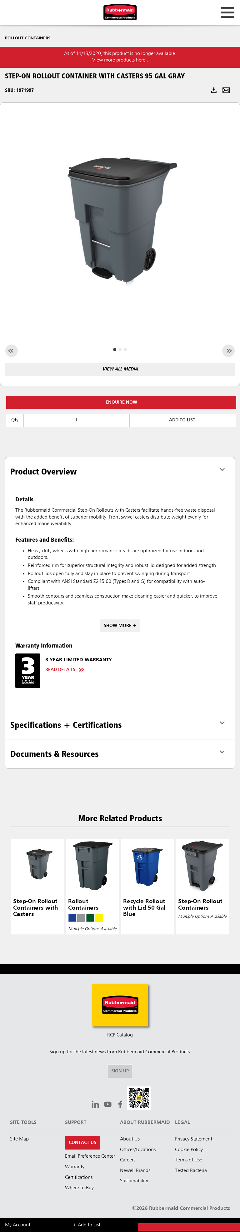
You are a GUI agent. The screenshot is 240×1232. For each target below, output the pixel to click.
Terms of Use (188, 1160)
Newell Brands (135, 1170)
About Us (130, 1139)
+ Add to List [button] (86, 1225)
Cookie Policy (189, 1149)
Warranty (74, 1167)
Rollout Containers (28, 38)
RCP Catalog (120, 1035)
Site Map (19, 1139)
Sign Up (120, 1071)
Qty (14, 420)
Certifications (78, 1177)
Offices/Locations (138, 1149)
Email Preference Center (90, 1156)
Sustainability (134, 1181)
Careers (127, 1160)
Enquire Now (121, 402)
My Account (17, 1225)
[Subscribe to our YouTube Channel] (107, 1105)
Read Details (60, 670)
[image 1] (120, 349)
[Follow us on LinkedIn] (95, 1105)
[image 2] (125, 349)
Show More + (120, 625)
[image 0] (114, 349)
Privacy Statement (193, 1139)
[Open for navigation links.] (227, 12)
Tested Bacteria (191, 1170)
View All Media (120, 369)
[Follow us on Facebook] (120, 1105)
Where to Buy (79, 1187)
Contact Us (82, 1142)
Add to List (182, 420)
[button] (139, 1099)
